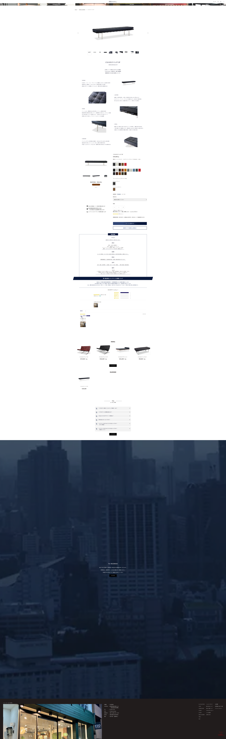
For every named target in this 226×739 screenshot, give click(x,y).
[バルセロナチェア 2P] (84, 349)
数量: (114, 203)
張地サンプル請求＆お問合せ (129, 228)
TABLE (200, 716)
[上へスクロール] (224, 737)
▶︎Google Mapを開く (115, 707)
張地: (126, 159)
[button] (214, 1)
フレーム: (120, 178)
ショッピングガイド (133, 211)
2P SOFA (200, 710)
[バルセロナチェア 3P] (103, 349)
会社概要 (216, 704)
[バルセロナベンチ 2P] (142, 349)
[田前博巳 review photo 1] (83, 324)
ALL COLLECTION (202, 704)
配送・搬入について (117, 211)
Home (76, 9)
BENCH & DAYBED (82, 9)
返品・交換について (125, 211)
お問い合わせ (208, 714)
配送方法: (115, 196)
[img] (82, 314)
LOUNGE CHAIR (201, 708)
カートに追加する (130, 223)
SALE (199, 718)
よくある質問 (208, 712)
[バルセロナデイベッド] (123, 349)
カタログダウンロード (209, 710)
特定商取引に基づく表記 (219, 706)
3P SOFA (200, 712)
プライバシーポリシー (218, 708)
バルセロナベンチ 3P (84, 386)
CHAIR (200, 706)
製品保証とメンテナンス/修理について (114, 278)
